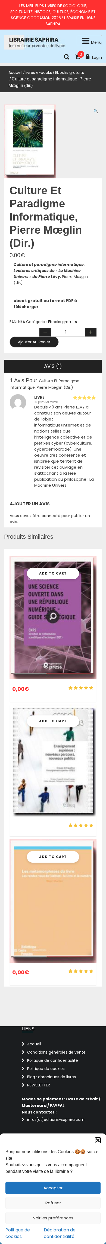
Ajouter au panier (34, 342)
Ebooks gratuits (69, 72)
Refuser (53, 1203)
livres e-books (39, 72)
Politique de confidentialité (52, 1060)
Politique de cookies (17, 1233)
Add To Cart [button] (53, 573)
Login (97, 57)
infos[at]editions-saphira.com (56, 1119)
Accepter (53, 1188)
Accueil (15, 72)
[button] (98, 1140)
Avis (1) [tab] (53, 366)
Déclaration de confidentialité (60, 1233)
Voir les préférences (53, 1218)
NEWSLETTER (38, 1085)
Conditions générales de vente (56, 1052)
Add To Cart (53, 721)
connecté (51, 515)
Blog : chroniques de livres (51, 1077)
